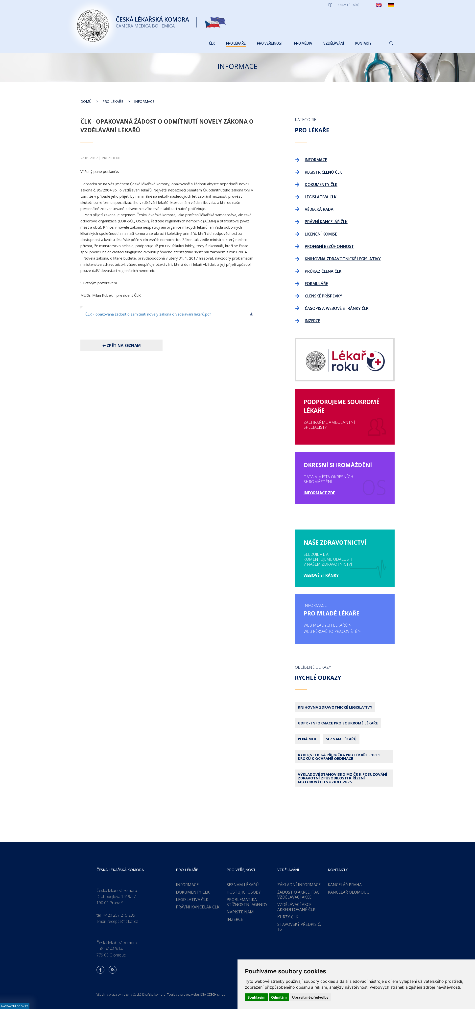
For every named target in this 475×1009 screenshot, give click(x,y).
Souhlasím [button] (256, 997)
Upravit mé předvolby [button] (310, 997)
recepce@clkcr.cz (122, 921)
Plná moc (307, 738)
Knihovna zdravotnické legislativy (335, 707)
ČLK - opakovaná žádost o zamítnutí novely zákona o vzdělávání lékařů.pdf (148, 314)
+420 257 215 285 (119, 915)
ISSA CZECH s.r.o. (212, 994)
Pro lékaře (112, 101)
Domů (86, 101)
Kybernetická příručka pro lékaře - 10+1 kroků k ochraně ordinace (339, 756)
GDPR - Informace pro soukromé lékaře (338, 722)
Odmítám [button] (279, 997)
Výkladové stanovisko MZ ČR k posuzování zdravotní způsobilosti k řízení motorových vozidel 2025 (342, 778)
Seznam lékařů (341, 738)
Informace (144, 101)
